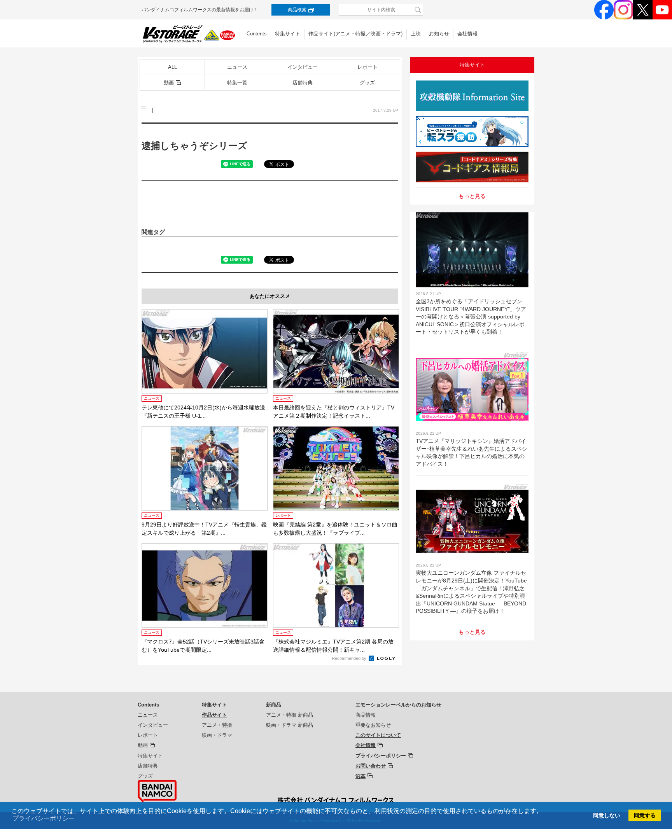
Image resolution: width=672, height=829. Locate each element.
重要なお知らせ (373, 725)
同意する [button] (645, 815)
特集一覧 (237, 83)
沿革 (360, 776)
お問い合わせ (370, 766)
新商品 (273, 705)
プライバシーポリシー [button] (43, 818)
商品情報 (365, 715)
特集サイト (287, 34)
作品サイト (214, 715)
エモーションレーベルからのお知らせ (398, 705)
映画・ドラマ (386, 34)
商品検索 (297, 9)
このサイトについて (378, 735)
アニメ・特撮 (350, 34)
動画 (169, 83)
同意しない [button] (606, 815)
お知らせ (439, 34)
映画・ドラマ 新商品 (289, 725)
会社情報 (467, 34)
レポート (367, 67)
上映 (416, 34)
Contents (257, 34)
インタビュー (302, 67)
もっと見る (472, 196)
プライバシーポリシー (380, 756)
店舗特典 (302, 83)
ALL (172, 67)
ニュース (237, 67)
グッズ (367, 83)
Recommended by (350, 658)
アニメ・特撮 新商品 (289, 715)
